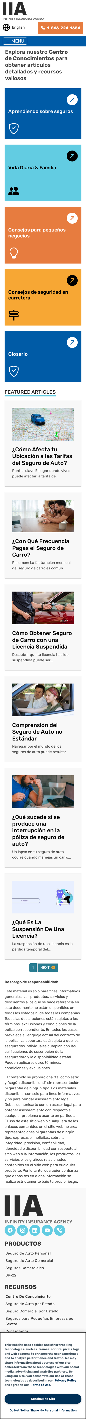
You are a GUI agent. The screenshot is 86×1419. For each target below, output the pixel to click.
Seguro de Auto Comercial (29, 1260)
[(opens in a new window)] (10, 1230)
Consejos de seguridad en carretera (38, 295)
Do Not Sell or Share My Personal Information (43, 1410)
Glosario (18, 354)
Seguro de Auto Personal (28, 1253)
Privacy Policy (66, 1380)
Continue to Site (43, 1398)
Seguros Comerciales (25, 1268)
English (18, 27)
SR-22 (11, 1275)
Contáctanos (17, 1331)
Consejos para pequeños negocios (37, 233)
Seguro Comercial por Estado (32, 1311)
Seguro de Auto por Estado (30, 1304)
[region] (43, 1375)
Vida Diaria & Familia (32, 167)
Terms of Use (40, 1385)
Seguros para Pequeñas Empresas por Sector (40, 1321)
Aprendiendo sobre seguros (40, 111)
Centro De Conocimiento (28, 1296)
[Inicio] (25, 11)
